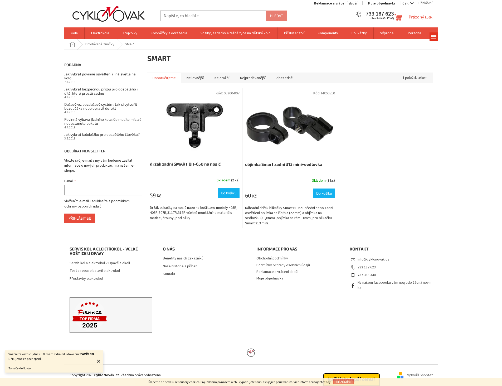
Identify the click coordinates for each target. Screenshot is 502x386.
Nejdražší (222, 78)
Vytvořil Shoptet (420, 375)
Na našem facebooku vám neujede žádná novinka (394, 285)
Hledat (276, 15)
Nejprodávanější (253, 78)
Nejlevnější (195, 78)
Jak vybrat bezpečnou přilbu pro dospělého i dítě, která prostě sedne (101, 91)
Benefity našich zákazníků (183, 258)
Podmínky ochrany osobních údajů (283, 265)
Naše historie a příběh (180, 266)
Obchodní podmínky (272, 258)
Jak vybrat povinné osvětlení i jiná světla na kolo (100, 76)
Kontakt (169, 274)
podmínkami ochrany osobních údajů (97, 204)
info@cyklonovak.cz (373, 259)
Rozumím (343, 382)
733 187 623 (367, 267)
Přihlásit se (80, 218)
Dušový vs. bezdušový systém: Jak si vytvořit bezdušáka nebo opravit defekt (100, 106)
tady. (328, 382)
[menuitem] (74, 33)
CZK (405, 3)
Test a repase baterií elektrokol (95, 270)
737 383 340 (367, 275)
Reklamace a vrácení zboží (335, 3)
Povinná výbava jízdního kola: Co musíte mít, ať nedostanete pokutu (102, 121)
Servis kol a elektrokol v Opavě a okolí (100, 263)
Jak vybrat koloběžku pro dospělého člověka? (102, 134)
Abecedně (284, 78)
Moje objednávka (382, 3)
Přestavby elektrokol (86, 278)
